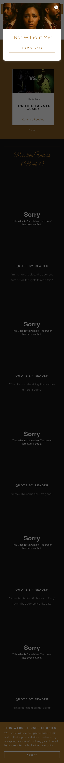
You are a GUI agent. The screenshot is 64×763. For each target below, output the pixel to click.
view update (32, 47)
